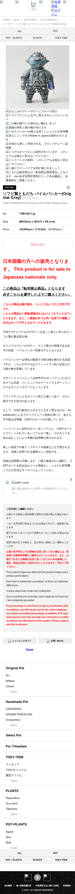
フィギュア (12, 764)
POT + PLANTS (14, 38)
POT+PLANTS (16, 824)
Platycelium (13, 798)
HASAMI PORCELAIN (19, 714)
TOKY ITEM (30, 20)
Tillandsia (11, 808)
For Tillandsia (16, 746)
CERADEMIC (14, 708)
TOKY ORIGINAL (49, 20)
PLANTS (37, 38)
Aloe (8, 837)
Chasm (10, 686)
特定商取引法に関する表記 (47, 886)
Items (16, 20)
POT (55, 31)
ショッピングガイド (21, 641)
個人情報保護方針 (24, 886)
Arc (8, 675)
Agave (9, 831)
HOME (6, 20)
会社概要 (8, 886)
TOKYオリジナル (16, 769)
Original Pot (15, 668)
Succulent (12, 803)
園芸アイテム (14, 775)
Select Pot (13, 735)
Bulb (8, 842)
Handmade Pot (17, 702)
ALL (20, 31)
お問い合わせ (57, 641)
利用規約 (67, 886)
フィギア (7, 24)
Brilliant (10, 680)
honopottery (13, 719)
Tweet (29, 649)
